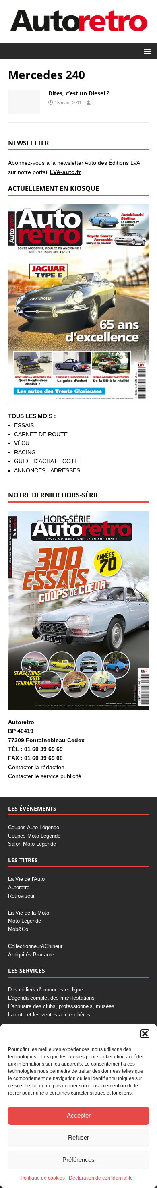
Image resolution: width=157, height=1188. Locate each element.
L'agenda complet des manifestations (51, 998)
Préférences (78, 1159)
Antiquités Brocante (31, 955)
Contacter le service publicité (44, 776)
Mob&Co (18, 929)
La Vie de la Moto (28, 913)
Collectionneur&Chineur (35, 946)
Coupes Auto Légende (33, 827)
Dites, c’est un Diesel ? (78, 93)
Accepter (79, 1115)
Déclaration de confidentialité (101, 1178)
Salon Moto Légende (32, 844)
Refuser (78, 1137)
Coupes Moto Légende (34, 836)
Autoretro (18, 887)
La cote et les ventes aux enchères (49, 1015)
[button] (145, 1034)
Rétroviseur (21, 896)
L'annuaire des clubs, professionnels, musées (61, 1006)
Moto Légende (24, 921)
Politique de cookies (43, 1178)
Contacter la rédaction (36, 767)
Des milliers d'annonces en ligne (45, 990)
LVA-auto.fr (65, 172)
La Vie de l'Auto (26, 879)
